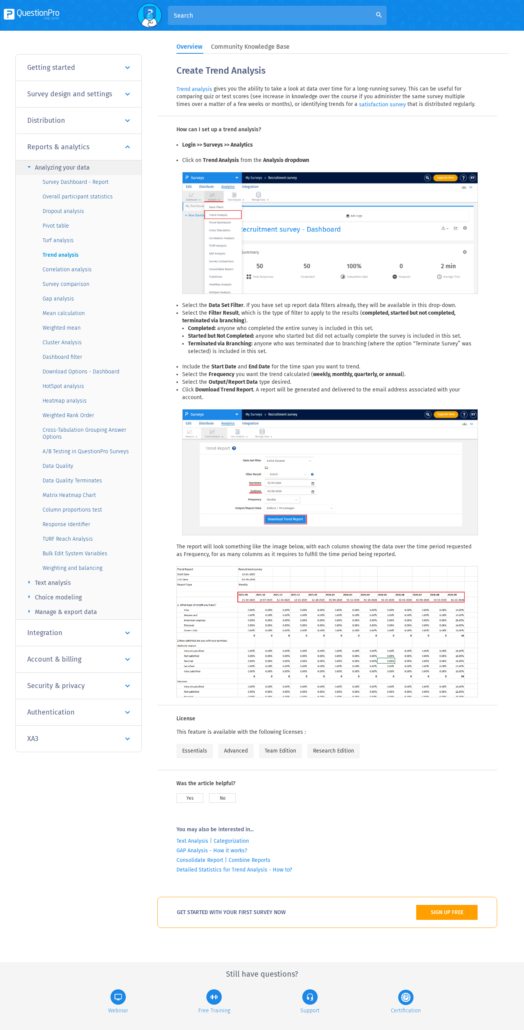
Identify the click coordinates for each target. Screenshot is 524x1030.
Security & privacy (56, 686)
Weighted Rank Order (68, 415)
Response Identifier (66, 524)
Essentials (194, 751)
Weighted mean (62, 328)
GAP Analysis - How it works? (211, 850)
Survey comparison (66, 284)
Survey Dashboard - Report (76, 182)
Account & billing (54, 659)
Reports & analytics (58, 147)
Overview (189, 46)
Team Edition (280, 751)
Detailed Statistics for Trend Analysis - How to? (234, 870)
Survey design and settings (69, 94)
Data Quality (58, 466)
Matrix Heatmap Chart (69, 495)
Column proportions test (72, 510)
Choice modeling (53, 597)
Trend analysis (61, 255)
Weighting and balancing (72, 568)
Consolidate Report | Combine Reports (223, 860)
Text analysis (48, 582)
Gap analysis (58, 298)
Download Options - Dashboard (81, 371)
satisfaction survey (382, 104)
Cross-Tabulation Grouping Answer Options (84, 433)
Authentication (51, 712)
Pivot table (56, 226)
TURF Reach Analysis (68, 539)
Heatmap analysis (65, 401)
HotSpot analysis (63, 386)
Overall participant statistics (78, 196)
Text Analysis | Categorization (212, 841)
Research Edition (333, 751)
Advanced (236, 751)
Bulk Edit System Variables (75, 553)
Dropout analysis (63, 211)
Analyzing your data (57, 167)
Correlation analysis (67, 269)
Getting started (51, 67)
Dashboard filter (62, 357)
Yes (190, 798)
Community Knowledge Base (250, 46)
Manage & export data (61, 611)
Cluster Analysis (62, 342)
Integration (45, 633)
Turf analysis (58, 240)
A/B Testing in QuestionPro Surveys (86, 451)
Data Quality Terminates (72, 480)
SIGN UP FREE (447, 912)
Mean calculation (64, 313)
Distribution (46, 120)
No (223, 798)
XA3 (32, 739)
